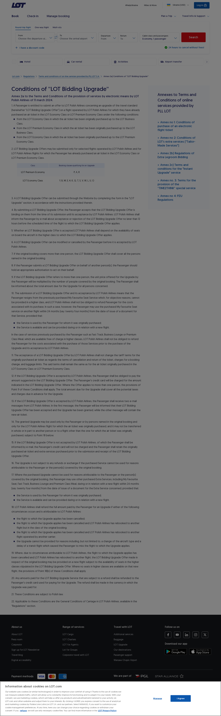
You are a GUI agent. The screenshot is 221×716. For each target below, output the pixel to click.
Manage (157, 698)
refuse (23, 710)
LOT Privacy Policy (107, 710)
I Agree (180, 698)
